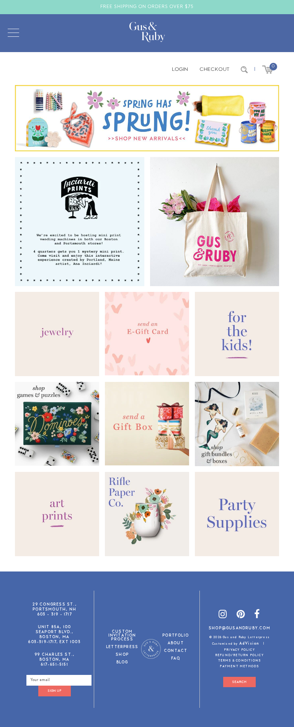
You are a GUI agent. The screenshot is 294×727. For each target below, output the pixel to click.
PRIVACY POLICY (239, 650)
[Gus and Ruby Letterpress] (147, 33)
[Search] (244, 69)
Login (180, 69)
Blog (122, 663)
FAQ (175, 659)
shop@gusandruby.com (239, 628)
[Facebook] (257, 615)
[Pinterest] (241, 615)
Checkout (214, 69)
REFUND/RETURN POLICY (239, 655)
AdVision (249, 643)
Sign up (54, 691)
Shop (122, 655)
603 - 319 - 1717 (54, 614)
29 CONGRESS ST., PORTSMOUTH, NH (55, 607)
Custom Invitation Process (122, 636)
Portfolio (175, 636)
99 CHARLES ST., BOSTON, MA (54, 657)
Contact (175, 651)
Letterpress (122, 647)
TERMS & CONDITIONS (239, 661)
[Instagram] (223, 615)
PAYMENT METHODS (239, 666)
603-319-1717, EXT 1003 (54, 642)
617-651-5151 (54, 664)
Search (239, 682)
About (176, 644)
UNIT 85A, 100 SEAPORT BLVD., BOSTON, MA (55, 632)
